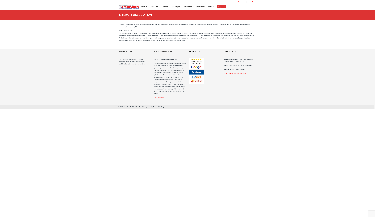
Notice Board (252, 2)
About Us (144, 7)
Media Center (200, 7)
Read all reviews (159, 97)
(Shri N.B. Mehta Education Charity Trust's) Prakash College (144, 107)
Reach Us (211, 7)
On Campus (176, 7)
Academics (165, 7)
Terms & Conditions (240, 73)
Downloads (241, 2)
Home (223, 2)
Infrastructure (188, 7)
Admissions (232, 2)
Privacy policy (228, 73)
